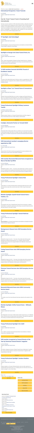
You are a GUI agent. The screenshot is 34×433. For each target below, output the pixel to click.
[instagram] (31, 419)
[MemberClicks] (8, 3)
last (12, 376)
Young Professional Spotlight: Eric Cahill (12, 324)
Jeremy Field (4, 145)
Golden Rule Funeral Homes (10, 14)
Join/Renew (3, 423)
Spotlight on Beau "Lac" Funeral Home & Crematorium (16, 88)
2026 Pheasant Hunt (10, 409)
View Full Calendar (8, 412)
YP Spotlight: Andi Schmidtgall (10, 37)
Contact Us (13, 423)
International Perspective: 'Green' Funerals (13, 11)
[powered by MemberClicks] (17, 431)
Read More (17, 49)
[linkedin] (32, 419)
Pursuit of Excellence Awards (26, 171)
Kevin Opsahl (4, 199)
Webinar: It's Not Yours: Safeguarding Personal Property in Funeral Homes (8, 406)
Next (10, 376)
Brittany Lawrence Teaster (7, 109)
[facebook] (27, 419)
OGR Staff (4, 13)
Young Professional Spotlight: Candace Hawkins (15, 358)
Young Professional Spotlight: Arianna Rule (13, 177)
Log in (8, 423)
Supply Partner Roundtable (11, 402)
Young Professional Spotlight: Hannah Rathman (14, 213)
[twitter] (29, 419)
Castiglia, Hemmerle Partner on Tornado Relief (14, 123)
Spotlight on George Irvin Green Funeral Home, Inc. (15, 52)
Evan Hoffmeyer (5, 55)
